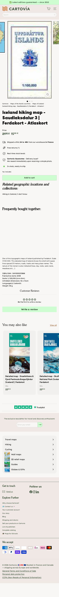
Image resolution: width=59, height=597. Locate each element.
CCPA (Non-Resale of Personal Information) (21, 577)
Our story (5, 513)
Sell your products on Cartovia (13, 523)
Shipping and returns (10, 520)
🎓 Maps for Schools (10, 534)
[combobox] (29, 15)
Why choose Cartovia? (10, 503)
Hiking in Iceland (9, 194)
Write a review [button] (29, 309)
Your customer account (11, 510)
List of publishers (8, 527)
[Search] (55, 15)
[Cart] (48, 9)
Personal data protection (13, 574)
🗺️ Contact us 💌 (8, 506)
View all (53, 325)
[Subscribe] (40, 424)
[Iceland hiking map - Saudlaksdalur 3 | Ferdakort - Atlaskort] (29, 226)
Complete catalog (9, 530)
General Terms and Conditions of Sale (19, 571)
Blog (4, 517)
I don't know (22, 194)
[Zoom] (47, 94)
